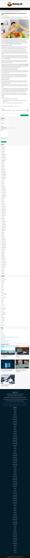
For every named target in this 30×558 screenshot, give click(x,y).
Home (2, 330)
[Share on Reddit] (14, 106)
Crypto (2, 284)
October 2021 (3, 227)
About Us (11, 402)
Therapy (3, 320)
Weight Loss (3, 325)
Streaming (3, 317)
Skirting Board (3, 312)
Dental (2, 286)
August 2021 (3, 230)
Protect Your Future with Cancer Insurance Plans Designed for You (13, 102)
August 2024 (3, 178)
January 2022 (15, 495)
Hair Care (3, 300)
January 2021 (3, 241)
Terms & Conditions (3, 338)
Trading (3, 322)
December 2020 (15, 517)
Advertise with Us (3, 335)
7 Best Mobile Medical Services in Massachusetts (10, 98)
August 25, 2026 (7, 357)
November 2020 (4, 244)
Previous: (8, 110)
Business (3, 281)
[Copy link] (20, 106)
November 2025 (15, 419)
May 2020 (3, 253)
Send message (4, 141)
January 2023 (3, 207)
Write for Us (2, 334)
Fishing (3, 292)
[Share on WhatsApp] (10, 106)
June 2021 (3, 233)
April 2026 (3, 151)
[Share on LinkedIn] (8, 106)
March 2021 (3, 238)
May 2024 (3, 183)
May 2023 (3, 201)
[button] (1, 9)
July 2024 (3, 180)
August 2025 (3, 160)
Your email (2, 123)
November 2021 (15, 498)
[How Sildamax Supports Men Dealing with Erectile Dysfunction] (8, 350)
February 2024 (15, 455)
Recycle (3, 311)
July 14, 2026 (21, 372)
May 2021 (3, 235)
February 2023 (4, 206)
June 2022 (15, 488)
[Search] (28, 8)
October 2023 (15, 462)
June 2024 (15, 448)
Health (2, 301)
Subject (2, 126)
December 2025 (4, 154)
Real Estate (3, 309)
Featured (3, 289)
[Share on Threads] (17, 106)
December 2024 (4, 172)
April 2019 (3, 273)
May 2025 (15, 429)
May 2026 (3, 149)
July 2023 (3, 198)
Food (2, 295)
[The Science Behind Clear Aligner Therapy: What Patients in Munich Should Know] (8, 364)
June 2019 (3, 270)
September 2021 (4, 229)
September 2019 (4, 265)
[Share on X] (6, 106)
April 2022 (3, 218)
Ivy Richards (3, 357)
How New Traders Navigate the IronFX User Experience (15, 395)
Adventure (3, 278)
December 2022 (4, 209)
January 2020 (3, 259)
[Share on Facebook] (4, 106)
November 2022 (15, 481)
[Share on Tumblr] (15, 106)
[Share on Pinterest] (12, 106)
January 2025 (3, 171)
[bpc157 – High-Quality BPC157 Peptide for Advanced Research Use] (8, 379)
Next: (22, 110)
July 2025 (15, 426)
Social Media (3, 314)
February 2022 (4, 221)
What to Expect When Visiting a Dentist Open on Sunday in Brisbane (11, 404)
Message (2, 129)
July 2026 (3, 148)
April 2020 (15, 531)
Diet (2, 287)
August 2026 (3, 146)
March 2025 (15, 433)
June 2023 (3, 200)
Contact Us (2, 329)
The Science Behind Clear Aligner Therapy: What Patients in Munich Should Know (15, 397)
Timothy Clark (3, 386)
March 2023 (3, 204)
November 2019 (4, 262)
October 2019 (3, 264)
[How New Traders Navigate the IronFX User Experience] (22, 350)
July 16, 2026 (6, 371)
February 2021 (15, 514)
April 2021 (3, 236)
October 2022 (3, 212)
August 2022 (3, 215)
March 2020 (3, 256)
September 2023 (4, 195)
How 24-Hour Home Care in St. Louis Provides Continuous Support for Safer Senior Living (21, 370)
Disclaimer (2, 333)
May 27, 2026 (7, 386)
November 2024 (4, 174)
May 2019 (15, 550)
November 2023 (4, 192)
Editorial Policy (3, 339)
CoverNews (17, 556)
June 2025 (3, 163)
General (3, 298)
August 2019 (3, 267)
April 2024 (15, 452)
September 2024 (4, 177)
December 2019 (4, 261)
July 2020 (3, 250)
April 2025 (3, 166)
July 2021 (3, 232)
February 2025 (4, 169)
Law (2, 303)
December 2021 (4, 224)
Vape (2, 323)
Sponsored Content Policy (22, 405)
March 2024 (3, 186)
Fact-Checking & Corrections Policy (6, 340)
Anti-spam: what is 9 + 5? (4, 138)
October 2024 (3, 175)
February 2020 (4, 258)
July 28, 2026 (21, 357)
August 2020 (15, 524)
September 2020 (4, 247)
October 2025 (3, 157)
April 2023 (3, 203)
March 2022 (15, 491)
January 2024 (3, 189)
